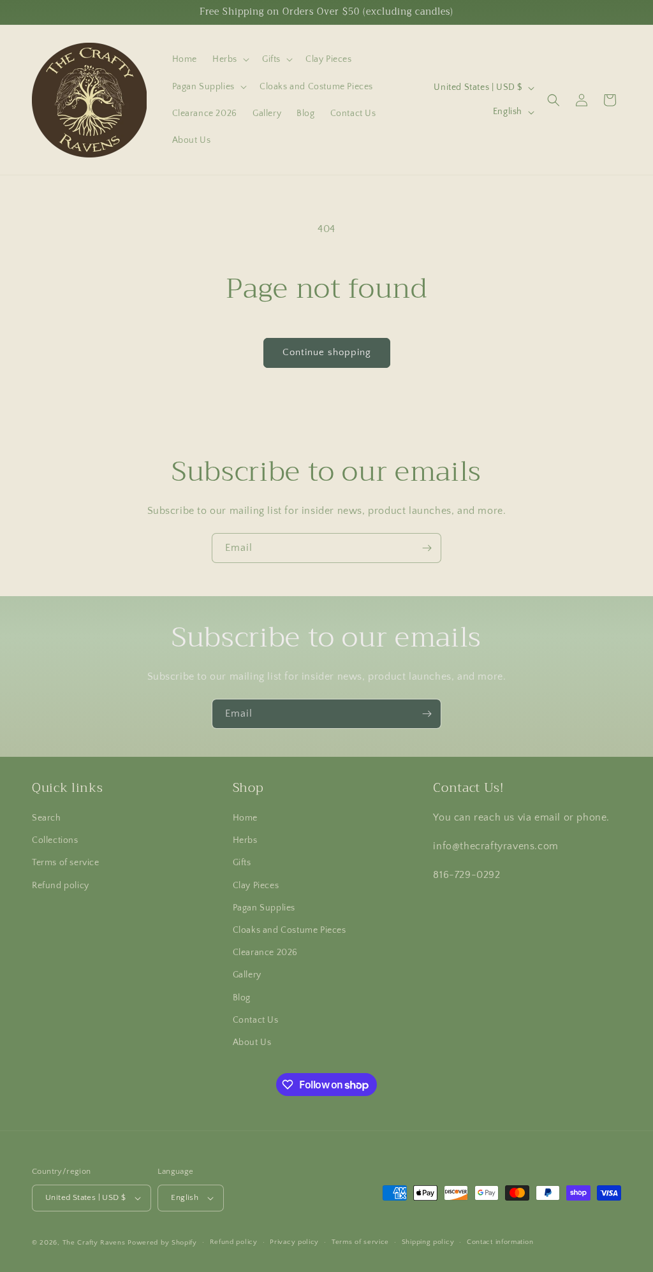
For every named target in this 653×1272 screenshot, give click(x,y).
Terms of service (65, 863)
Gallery (247, 975)
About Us (252, 1042)
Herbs (245, 840)
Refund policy (60, 886)
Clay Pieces (256, 886)
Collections (55, 840)
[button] (229, 59)
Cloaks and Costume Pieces (289, 930)
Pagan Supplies (264, 908)
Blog (242, 998)
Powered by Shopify (162, 1242)
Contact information (500, 1242)
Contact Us (256, 1020)
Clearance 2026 (265, 952)
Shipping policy (428, 1242)
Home (245, 818)
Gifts (242, 863)
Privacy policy (294, 1242)
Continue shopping (326, 352)
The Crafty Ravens (94, 1242)
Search (46, 818)
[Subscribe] (427, 548)
